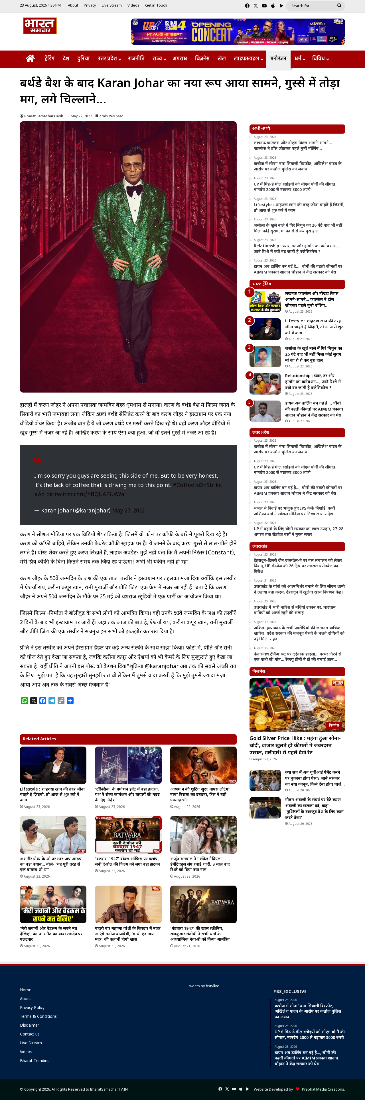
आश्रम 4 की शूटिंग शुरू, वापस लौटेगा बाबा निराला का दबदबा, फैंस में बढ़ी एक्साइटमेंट (200, 795)
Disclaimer (29, 1025)
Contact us (30, 1034)
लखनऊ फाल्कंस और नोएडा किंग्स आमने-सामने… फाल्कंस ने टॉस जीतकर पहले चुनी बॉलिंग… (311, 300)
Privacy (90, 5)
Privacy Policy (32, 1008)
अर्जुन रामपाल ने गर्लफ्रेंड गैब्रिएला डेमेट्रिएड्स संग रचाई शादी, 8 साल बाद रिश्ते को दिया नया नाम (200, 864)
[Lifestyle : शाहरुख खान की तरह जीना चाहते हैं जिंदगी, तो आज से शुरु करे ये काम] (53, 765)
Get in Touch (156, 5)
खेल (222, 59)
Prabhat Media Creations (321, 1089)
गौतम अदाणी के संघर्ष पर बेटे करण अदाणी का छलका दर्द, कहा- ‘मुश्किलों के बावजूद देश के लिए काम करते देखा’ (314, 809)
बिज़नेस (202, 59)
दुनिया (83, 59)
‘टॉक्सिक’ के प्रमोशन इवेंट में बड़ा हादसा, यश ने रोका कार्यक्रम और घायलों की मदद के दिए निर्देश (127, 795)
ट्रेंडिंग (49, 59)
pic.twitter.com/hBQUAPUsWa (85, 494)
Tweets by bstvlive (203, 986)
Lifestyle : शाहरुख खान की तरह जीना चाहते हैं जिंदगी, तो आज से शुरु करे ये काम (52, 795)
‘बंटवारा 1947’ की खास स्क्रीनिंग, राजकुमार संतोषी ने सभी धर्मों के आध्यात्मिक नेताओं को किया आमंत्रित (200, 934)
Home (25, 990)
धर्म (298, 59)
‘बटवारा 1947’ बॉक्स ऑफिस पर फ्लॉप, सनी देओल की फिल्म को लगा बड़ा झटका (127, 861)
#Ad (39, 494)
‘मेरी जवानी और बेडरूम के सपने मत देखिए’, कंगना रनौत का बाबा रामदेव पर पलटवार (51, 934)
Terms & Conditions (38, 1016)
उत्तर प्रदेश (107, 59)
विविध (318, 59)
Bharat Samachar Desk (43, 116)
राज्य (157, 59)
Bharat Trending (35, 1061)
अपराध (180, 59)
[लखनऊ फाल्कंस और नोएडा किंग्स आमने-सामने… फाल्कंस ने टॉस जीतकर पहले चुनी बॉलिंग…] (265, 301)
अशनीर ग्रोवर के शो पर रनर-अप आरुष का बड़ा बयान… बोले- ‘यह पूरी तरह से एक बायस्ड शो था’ (51, 864)
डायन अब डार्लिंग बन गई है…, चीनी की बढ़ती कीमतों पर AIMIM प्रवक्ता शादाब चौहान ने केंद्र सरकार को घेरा (314, 409)
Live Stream (112, 5)
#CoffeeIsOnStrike (197, 485)
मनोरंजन (278, 59)
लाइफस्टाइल (246, 59)
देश (66, 59)
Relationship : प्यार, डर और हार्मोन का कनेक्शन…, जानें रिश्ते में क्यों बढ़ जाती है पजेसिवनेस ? (313, 382)
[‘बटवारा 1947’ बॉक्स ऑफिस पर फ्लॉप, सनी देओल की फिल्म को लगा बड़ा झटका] (128, 835)
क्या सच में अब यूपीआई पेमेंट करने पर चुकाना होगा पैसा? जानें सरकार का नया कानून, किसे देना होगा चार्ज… (315, 778)
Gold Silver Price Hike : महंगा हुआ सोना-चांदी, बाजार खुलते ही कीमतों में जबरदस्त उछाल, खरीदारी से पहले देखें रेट (295, 745)
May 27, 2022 (128, 511)
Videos (133, 5)
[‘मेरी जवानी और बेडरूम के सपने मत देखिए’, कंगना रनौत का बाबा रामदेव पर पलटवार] (53, 904)
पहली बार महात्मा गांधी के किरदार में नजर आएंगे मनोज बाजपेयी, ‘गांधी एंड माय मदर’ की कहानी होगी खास (128, 934)
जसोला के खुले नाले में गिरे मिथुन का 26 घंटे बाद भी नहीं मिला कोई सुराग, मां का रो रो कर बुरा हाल (313, 354)
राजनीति (136, 59)
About (73, 5)
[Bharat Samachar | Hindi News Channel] (40, 25)
